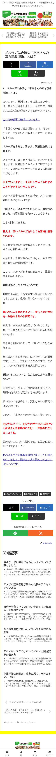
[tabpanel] (16, 35)
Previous (2, 35)
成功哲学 (46, 494)
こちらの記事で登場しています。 (21, 119)
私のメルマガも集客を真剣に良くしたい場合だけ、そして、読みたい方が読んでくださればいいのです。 (28, 459)
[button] (36, 73)
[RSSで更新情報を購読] (40, 533)
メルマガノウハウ (13, 494)
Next (53, 35)
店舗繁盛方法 (31, 494)
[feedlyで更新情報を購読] (15, 533)
